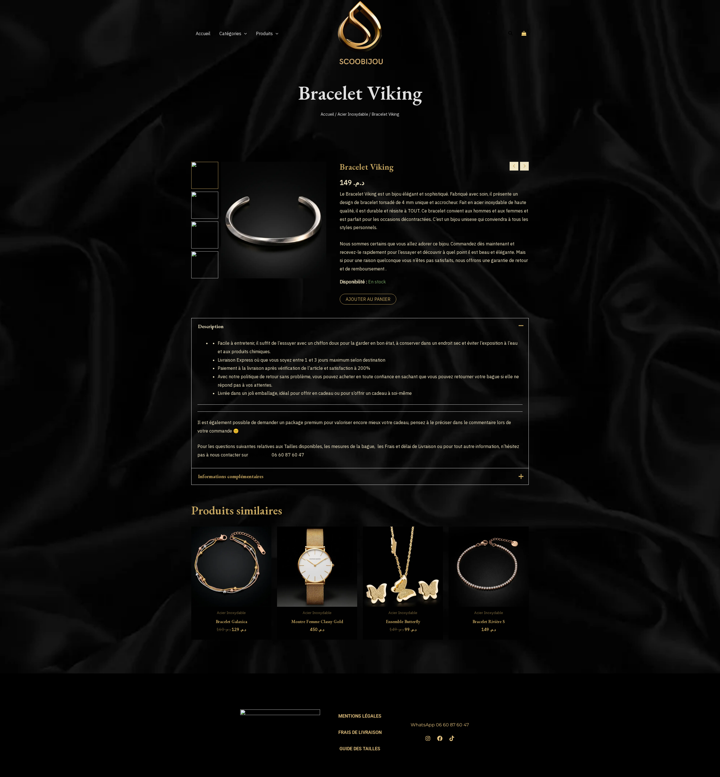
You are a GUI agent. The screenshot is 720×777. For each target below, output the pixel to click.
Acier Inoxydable (353, 114)
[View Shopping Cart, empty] (524, 33)
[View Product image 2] (204, 205)
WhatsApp (260, 455)
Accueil (327, 114)
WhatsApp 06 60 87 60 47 (440, 724)
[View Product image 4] (204, 265)
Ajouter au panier (368, 299)
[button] (244, 33)
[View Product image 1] (204, 175)
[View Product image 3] (204, 235)
